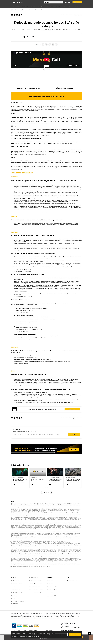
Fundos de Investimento (16, 592)
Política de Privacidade (52, 586)
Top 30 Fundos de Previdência (36, 592)
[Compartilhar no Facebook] (43, 44)
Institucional (50, 583)
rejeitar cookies (61, 634)
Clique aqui (16, 250)
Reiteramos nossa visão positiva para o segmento (45, 162)
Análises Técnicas (15, 589)
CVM (24, 630)
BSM (19, 630)
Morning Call (17, 9)
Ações (12, 586)
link (39, 166)
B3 (14, 630)
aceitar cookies (74, 634)
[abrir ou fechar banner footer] (89, 633)
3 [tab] (48, 492)
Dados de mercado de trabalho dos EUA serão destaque (33, 9)
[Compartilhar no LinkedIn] (53, 44)
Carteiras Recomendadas (35, 583)
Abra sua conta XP (77, 2)
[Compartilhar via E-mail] (56, 44)
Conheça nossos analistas (71, 580)
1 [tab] (44, 492)
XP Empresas (50, 592)
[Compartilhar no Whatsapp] (49, 44)
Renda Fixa (13, 595)
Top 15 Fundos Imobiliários (35, 581)
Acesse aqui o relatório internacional (21, 363)
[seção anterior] (42, 492)
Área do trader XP (51, 595)
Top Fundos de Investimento (35, 589)
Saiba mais (35, 636)
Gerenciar (28, 636)
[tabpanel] (20, 478)
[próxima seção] (51, 492)
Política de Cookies (51, 589)
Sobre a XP (49, 581)
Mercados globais (15, 129)
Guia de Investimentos (16, 583)
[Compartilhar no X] (46, 44)
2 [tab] (46, 492)
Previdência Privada (16, 598)
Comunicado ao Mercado (32, 278)
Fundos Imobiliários (15, 581)
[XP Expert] (17, 2)
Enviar (74, 434)
